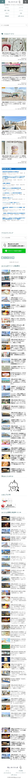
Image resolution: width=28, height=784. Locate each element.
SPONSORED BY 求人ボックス (20, 168)
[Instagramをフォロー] (10, 257)
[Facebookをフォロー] (8, 257)
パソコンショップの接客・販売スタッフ (11, 202)
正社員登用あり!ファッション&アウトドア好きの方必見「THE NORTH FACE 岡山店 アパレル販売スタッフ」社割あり (14, 177)
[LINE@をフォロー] (13, 257)
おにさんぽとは (7, 772)
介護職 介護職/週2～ (7, 183)
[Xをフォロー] (5, 257)
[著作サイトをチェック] (2, 257)
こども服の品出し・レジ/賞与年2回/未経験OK (12, 193)
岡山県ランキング (5, 508)
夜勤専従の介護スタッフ (8, 197)
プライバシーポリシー (21, 772)
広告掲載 (21, 770)
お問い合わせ (14, 774)
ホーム (7, 770)
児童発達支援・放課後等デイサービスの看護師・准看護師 (14, 208)
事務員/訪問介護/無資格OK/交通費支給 (11, 171)
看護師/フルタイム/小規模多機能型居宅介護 (12, 188)
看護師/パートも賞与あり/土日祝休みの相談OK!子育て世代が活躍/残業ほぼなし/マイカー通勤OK (14, 219)
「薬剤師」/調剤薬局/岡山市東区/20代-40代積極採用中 (14, 213)
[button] (26, 25)
